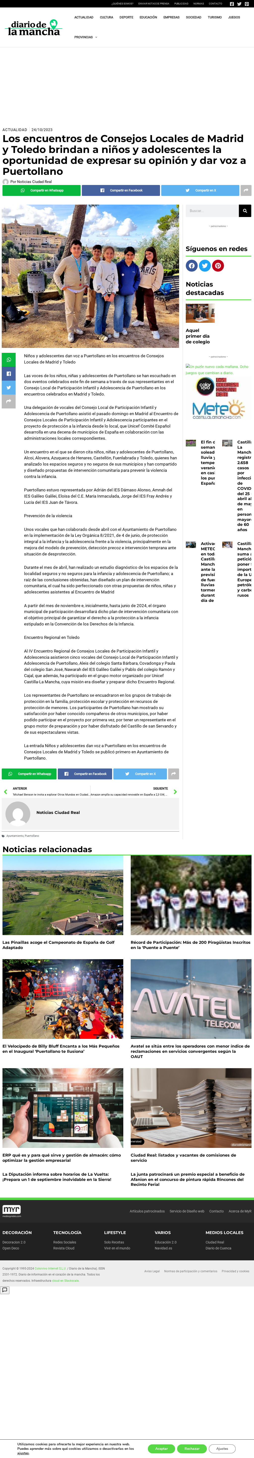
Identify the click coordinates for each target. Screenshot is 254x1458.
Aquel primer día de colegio (198, 336)
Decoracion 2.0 (14, 1242)
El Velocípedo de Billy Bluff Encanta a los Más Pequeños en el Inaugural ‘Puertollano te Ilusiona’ (61, 1049)
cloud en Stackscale (65, 1280)
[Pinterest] (247, 4)
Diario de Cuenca (218, 1248)
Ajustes (222, 1448)
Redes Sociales (64, 1242)
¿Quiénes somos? (122, 3)
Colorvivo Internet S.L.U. (50, 1268)
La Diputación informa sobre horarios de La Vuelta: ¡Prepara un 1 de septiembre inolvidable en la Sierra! (56, 1177)
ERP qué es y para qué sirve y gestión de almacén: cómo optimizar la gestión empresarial (61, 1158)
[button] (95, 37)
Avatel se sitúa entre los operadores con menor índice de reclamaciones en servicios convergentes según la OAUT (190, 1051)
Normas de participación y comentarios (190, 1271)
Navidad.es (163, 1248)
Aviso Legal (152, 1271)
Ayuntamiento (15, 836)
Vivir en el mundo (117, 1248)
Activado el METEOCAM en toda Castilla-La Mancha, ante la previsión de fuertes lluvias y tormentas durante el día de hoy (213, 572)
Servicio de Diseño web (187, 1211)
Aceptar (161, 1448)
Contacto (215, 3)
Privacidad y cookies (235, 1271)
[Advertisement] (127, 84)
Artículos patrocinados (147, 1211)
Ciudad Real (215, 1242)
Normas (198, 3)
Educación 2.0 (166, 1242)
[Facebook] (232, 4)
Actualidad (14, 130)
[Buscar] (245, 211)
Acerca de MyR (240, 1211)
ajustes (23, 1453)
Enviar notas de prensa (153, 3)
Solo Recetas (114, 1242)
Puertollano (32, 836)
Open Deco (10, 1248)
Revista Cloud (63, 1248)
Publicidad (181, 3)
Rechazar (192, 1448)
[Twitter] (239, 4)
